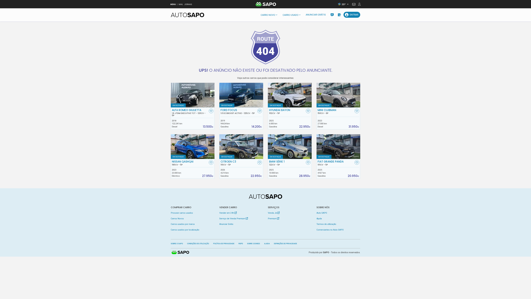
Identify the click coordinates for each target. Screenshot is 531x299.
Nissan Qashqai (182, 163)
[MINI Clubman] (338, 95)
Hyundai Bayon (279, 111)
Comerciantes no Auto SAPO (330, 230)
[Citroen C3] (241, 146)
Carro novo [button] (268, 15)
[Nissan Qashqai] (193, 146)
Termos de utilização (326, 224)
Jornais (188, 4)
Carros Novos (177, 218)
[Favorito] (211, 111)
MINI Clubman (327, 111)
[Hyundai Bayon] (290, 95)
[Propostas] (339, 15)
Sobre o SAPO (177, 244)
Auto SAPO (322, 213)
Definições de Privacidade (285, 244)
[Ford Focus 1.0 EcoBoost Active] (241, 95)
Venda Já (272, 213)
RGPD (241, 244)
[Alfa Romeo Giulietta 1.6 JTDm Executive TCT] (193, 95)
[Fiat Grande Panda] (338, 146)
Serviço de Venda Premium (232, 218)
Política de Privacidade (223, 244)
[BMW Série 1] (290, 146)
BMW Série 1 (277, 163)
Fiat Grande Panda (331, 163)
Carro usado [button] (290, 15)
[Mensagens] (332, 15)
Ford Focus (238, 111)
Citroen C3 (228, 163)
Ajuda (319, 218)
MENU (173, 4)
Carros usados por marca (183, 224)
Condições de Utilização (198, 244)
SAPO (180, 252)
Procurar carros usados (182, 213)
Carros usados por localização (185, 230)
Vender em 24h (227, 213)
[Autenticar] (353, 4)
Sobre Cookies (253, 244)
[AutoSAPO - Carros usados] (187, 15)
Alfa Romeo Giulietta (188, 113)
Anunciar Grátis (316, 14)
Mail (181, 4)
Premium (272, 218)
